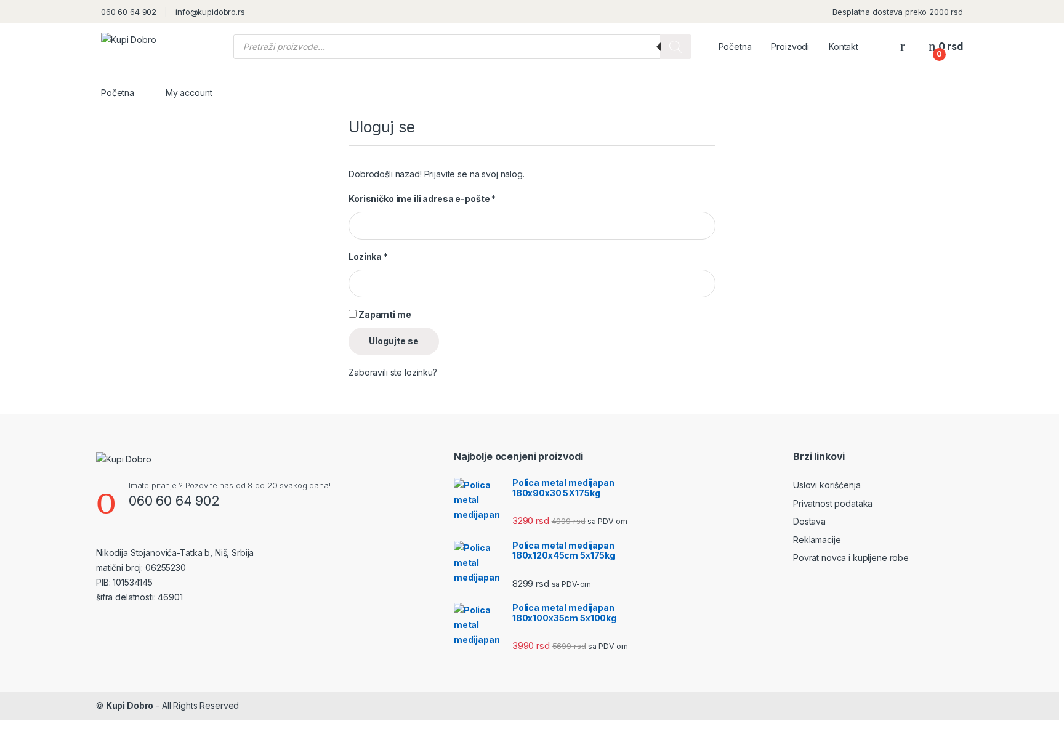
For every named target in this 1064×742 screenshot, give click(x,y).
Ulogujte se (394, 341)
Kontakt (843, 46)
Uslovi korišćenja (827, 485)
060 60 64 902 (128, 12)
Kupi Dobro (130, 705)
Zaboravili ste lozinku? (393, 372)
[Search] (675, 46)
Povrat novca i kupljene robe (851, 557)
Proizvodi (790, 46)
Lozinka (368, 256)
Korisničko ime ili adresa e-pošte (422, 198)
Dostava (809, 521)
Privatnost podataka (833, 503)
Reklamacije (816, 539)
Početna (735, 46)
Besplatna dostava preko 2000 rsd (897, 12)
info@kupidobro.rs (210, 12)
